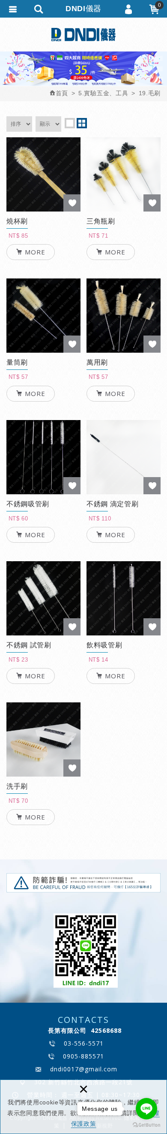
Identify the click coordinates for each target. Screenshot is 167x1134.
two (82, 123)
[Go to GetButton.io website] (146, 1125)
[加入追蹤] (72, 203)
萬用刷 (123, 381)
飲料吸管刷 (123, 663)
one (70, 123)
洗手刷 (43, 805)
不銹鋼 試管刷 (43, 663)
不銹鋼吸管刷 (43, 522)
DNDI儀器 (83, 34)
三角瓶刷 (123, 240)
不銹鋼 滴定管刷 (123, 522)
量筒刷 (43, 381)
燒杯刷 (43, 240)
